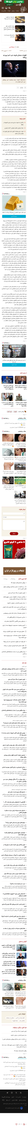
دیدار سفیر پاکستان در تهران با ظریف (16, 603)
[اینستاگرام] (12, 1093)
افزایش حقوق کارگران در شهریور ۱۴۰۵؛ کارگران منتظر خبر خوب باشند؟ (8, 947)
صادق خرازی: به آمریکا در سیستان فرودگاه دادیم (13, 855)
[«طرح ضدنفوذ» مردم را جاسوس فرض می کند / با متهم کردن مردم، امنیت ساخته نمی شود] (21, 972)
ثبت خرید (14, 365)
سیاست (17, 11)
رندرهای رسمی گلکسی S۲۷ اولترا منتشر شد (14, 621)
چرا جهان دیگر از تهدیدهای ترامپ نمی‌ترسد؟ (14, 723)
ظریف (15, 412)
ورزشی (13, 11)
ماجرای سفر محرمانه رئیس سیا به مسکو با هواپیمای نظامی (15, 812)
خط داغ (24, 663)
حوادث (9, 11)
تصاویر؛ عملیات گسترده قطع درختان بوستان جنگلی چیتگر (15, 756)
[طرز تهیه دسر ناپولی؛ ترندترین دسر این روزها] (20, 19)
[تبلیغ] (14, 3)
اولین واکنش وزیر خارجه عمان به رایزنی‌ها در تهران (15, 846)
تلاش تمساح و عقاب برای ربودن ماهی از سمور (14, 745)
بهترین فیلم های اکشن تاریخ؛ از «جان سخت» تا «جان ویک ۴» (14, 734)
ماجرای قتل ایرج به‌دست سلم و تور (9, 36)
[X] (16, 1093)
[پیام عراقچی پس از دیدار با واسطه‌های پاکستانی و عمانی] (7, 397)
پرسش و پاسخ (22, 1100)
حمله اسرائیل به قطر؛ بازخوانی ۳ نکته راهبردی (14, 128)
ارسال (14, 534)
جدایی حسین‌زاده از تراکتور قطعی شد (16, 617)
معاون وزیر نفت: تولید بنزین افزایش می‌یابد (13, 631)
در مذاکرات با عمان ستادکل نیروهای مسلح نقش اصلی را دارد (21, 387)
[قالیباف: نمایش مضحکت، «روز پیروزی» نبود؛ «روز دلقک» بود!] (21, 397)
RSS (3, 1100)
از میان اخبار (23, 373)
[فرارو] (23, 9)
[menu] (2, 8)
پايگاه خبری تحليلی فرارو (11, 1104)
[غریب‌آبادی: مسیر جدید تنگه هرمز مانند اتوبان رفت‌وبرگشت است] (7, 380)
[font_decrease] (18, 87)
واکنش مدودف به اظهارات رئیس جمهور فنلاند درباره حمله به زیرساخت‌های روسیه (15, 598)
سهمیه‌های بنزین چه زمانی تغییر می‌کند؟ (15, 823)
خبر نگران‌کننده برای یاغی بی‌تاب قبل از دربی (14, 865)
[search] (9, 8)
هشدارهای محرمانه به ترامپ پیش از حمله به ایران (15, 929)
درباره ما (24, 1097)
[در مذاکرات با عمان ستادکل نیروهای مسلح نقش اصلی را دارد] (21, 380)
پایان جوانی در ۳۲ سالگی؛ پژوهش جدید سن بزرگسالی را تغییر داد (15, 780)
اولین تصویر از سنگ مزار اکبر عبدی (16, 593)
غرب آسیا (10, 412)
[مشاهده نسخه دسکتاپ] (6, 8)
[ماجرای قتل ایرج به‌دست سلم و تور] (20, 37)
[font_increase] (25, 87)
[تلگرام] (7, 1093)
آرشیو (13, 1097)
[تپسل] (3, 194)
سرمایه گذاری (14, 216)
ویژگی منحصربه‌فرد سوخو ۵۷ (18, 583)
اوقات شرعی (14, 1100)
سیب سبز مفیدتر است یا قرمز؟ (17, 884)
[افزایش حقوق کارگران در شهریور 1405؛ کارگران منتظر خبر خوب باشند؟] (21, 947)
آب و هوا (8, 1100)
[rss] (21, 1093)
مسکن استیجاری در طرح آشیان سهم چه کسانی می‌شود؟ (14, 768)
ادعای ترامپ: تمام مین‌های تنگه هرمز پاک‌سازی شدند (14, 905)
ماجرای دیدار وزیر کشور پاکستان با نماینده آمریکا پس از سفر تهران (14, 917)
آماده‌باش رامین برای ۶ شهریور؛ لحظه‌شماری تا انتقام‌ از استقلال (15, 895)
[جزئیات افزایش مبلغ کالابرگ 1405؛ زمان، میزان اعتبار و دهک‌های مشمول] (20, 28)
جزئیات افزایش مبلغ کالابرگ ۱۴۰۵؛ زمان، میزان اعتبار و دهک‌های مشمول (9, 27)
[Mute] (6, 357)
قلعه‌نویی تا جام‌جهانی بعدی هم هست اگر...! (14, 802)
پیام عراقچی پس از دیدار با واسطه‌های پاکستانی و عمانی (7, 404)
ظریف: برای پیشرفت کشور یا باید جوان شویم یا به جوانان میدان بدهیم (13, 132)
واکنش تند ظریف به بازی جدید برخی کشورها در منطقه (14, 124)
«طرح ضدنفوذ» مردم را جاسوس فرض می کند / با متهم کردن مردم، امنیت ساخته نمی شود (8, 971)
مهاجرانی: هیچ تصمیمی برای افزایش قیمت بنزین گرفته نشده (15, 834)
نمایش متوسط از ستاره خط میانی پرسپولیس (14, 613)
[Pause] (4, 357)
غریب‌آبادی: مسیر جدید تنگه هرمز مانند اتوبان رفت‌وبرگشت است (8, 387)
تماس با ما (18, 1097)
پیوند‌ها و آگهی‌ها (6, 1097)
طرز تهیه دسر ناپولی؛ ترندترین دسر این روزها (9, 18)
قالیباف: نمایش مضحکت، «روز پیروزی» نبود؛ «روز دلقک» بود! (21, 404)
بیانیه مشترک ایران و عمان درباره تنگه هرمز (14, 874)
